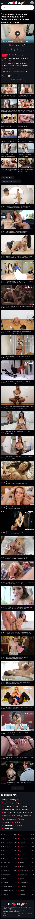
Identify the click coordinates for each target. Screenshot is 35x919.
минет (21, 819)
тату (20, 825)
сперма (25, 806)
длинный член (8, 809)
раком (5, 800)
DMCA (15, 913)
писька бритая (8, 803)
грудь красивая (9, 812)
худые (17, 806)
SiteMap (30, 913)
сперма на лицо (9, 825)
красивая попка (9, 816)
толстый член (22, 809)
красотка (6, 822)
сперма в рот (8, 828)
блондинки (7, 806)
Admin (4, 55)
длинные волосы (9, 819)
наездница (15, 800)
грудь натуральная (25, 812)
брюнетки (21, 803)
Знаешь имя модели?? (17, 79)
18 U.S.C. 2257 (20, 914)
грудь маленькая (24, 816)
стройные (17, 822)
